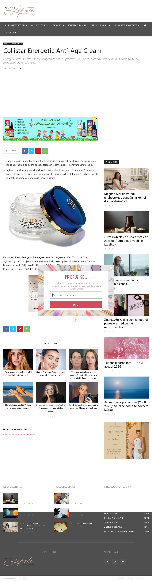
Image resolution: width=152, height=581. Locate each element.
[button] (76, 277)
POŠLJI (76, 304)
